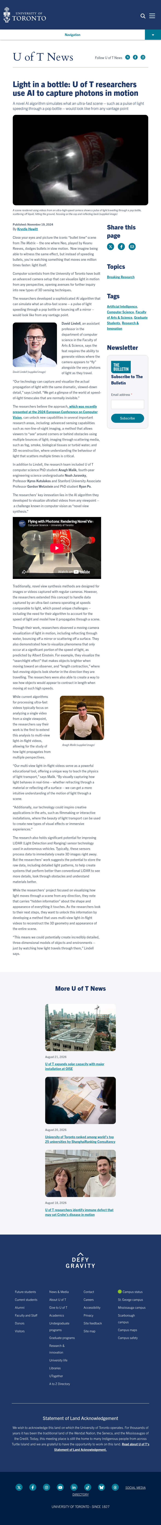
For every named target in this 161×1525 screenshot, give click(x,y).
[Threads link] (115, 1487)
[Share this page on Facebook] (121, 246)
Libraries (55, 1368)
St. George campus (130, 1299)
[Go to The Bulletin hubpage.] (121, 367)
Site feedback (93, 1323)
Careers (89, 1299)
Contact (89, 1292)
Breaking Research (120, 277)
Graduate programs (62, 1338)
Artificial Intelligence (122, 306)
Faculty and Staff (26, 1315)
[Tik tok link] (87, 1487)
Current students (26, 1299)
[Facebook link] (135, 57)
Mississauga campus (131, 1307)
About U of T (57, 1299)
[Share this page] (132, 246)
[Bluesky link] (101, 1487)
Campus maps (127, 1330)
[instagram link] (143, 57)
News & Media (59, 1292)
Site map (89, 1331)
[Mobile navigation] (152, 16)
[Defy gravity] (80, 1257)
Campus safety (128, 1338)
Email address (120, 394)
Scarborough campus (126, 1318)
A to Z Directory (59, 1384)
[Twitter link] (127, 57)
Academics (56, 1315)
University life (58, 1360)
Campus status (133, 1292)
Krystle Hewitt (27, 229)
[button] (143, 16)
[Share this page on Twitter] (110, 246)
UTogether (56, 1376)
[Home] (24, 15)
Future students (25, 1292)
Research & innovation (57, 1348)
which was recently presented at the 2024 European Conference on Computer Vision (55, 411)
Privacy (88, 1315)
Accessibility (92, 1307)
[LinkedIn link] (74, 1487)
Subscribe (127, 418)
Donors (19, 1323)
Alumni (20, 1307)
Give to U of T (58, 1307)
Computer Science (120, 312)
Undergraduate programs (59, 1326)
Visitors (20, 1331)
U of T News (43, 57)
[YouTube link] (60, 1487)
